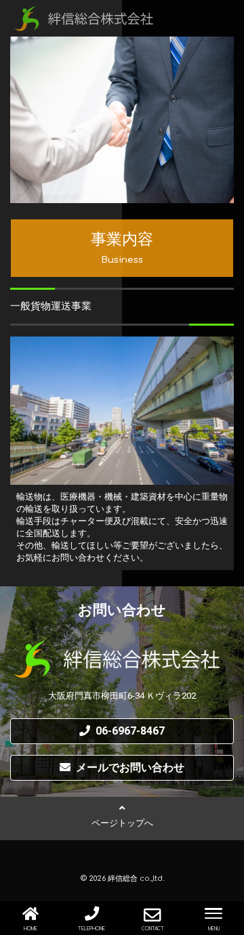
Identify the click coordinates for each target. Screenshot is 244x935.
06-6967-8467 (130, 730)
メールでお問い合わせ (130, 767)
